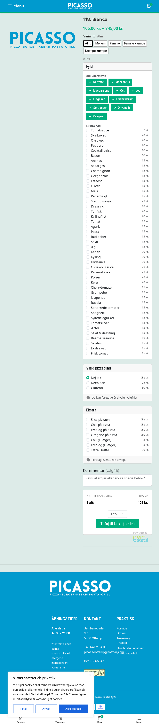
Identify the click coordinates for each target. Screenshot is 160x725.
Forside (122, 628)
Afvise (46, 708)
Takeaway (123, 638)
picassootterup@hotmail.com (104, 652)
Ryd (88, 59)
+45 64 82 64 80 (95, 647)
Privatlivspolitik (127, 653)
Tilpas (23, 708)
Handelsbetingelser (130, 648)
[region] (51, 694)
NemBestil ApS (105, 697)
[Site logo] (80, 5)
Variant (88, 36)
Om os (121, 633)
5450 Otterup (93, 638)
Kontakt (122, 643)
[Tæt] (89, 675)
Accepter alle (73, 708)
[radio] (88, 43)
